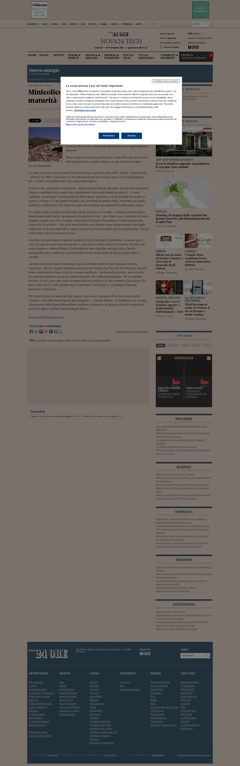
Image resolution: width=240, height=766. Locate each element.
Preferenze (109, 135)
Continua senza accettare (166, 81)
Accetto (132, 135)
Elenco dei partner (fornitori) (80, 124)
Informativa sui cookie (85, 110)
